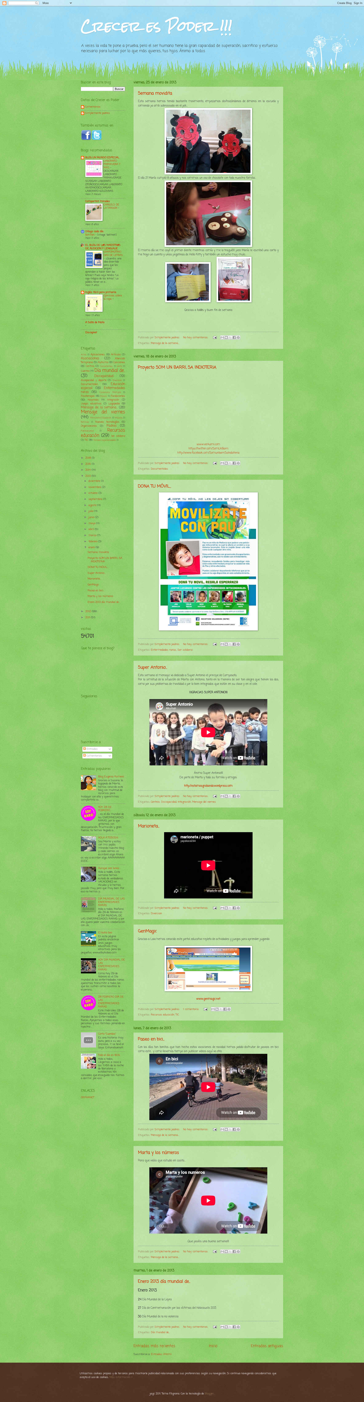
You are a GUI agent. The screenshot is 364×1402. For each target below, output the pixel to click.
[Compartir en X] (230, 337)
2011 (88, 618)
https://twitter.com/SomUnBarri (208, 448)
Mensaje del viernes (204, 802)
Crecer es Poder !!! (156, 26)
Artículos (116, 355)
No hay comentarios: (196, 338)
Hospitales (93, 400)
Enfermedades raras (163, 650)
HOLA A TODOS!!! (108, 838)
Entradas (92, 749)
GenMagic (147, 931)
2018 (88, 458)
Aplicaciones (98, 355)
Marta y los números (158, 1152)
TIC (177, 1015)
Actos (84, 354)
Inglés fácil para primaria (100, 292)
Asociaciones (90, 358)
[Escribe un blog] (226, 337)
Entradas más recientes (154, 1346)
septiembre (95, 499)
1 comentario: (191, 1009)
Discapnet (91, 333)
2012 (88, 611)
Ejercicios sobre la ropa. (113, 297)
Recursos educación (162, 1015)
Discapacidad (169, 802)
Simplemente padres (97, 113)
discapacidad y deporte (93, 380)
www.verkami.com (208, 444)
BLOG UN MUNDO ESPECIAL (102, 158)
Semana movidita (155, 93)
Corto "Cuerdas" (107, 1034)
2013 (88, 476)
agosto (92, 505)
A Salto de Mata (94, 322)
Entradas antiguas (267, 1346)
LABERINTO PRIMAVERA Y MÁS (112, 164)
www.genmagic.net (208, 999)
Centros (155, 802)
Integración (184, 802)
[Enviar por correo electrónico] (222, 337)
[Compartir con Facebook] (234, 337)
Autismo (103, 362)
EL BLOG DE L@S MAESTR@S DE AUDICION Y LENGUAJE (102, 247)
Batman (90, 235)
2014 (88, 470)
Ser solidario (185, 650)
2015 (88, 464)
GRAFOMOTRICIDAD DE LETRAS (113, 253)
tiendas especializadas (104, 440)
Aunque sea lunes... (109, 868)
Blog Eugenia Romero (111, 777)
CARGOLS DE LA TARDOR (111, 206)
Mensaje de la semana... (165, 343)
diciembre (94, 481)
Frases (103, 396)
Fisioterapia (88, 396)
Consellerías (106, 366)
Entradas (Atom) (161, 1354)
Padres (112, 425)
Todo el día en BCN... (109, 1055)
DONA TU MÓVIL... (154, 486)
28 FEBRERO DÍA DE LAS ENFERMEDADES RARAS (111, 1002)
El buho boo (105, 933)
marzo (92, 535)
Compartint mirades (97, 201)
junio (91, 517)
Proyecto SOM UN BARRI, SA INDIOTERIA (177, 367)
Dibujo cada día (94, 231)
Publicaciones (87, 431)
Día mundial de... (160, 1332)
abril (91, 529)
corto (119, 366)
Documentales (159, 469)
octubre (93, 493)
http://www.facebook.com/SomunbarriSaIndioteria (208, 453)
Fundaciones (118, 396)
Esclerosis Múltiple (110, 392)
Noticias (85, 422)
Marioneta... (148, 826)
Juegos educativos (91, 404)
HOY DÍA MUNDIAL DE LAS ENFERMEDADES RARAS (111, 965)
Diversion (156, 914)
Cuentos (85, 371)
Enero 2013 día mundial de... (164, 1281)
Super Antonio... (152, 667)
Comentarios (92, 107)
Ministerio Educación (100, 418)
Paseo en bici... (151, 1039)
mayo (92, 523)
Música (118, 418)
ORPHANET (87, 1097)
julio (91, 511)
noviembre (95, 487)
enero (92, 547)
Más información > (121, 1377)
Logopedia (114, 404)
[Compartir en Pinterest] (238, 337)
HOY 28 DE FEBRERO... (105, 808)
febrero (93, 542)
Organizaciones (89, 426)
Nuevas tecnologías (107, 422)
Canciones (119, 362)
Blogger (209, 1394)
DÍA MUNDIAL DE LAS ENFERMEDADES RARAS (111, 902)
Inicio (213, 1346)
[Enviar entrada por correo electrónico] (215, 338)
